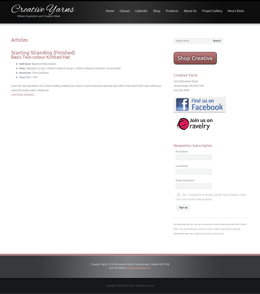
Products (172, 11)
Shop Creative (195, 58)
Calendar (141, 11)
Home (110, 11)
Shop (156, 11)
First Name (182, 151)
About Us (190, 11)
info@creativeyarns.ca (139, 268)
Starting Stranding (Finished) (43, 52)
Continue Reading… (24, 94)
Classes (125, 11)
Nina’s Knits (236, 11)
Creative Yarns (42, 10)
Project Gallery (212, 11)
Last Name (182, 166)
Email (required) (185, 180)
